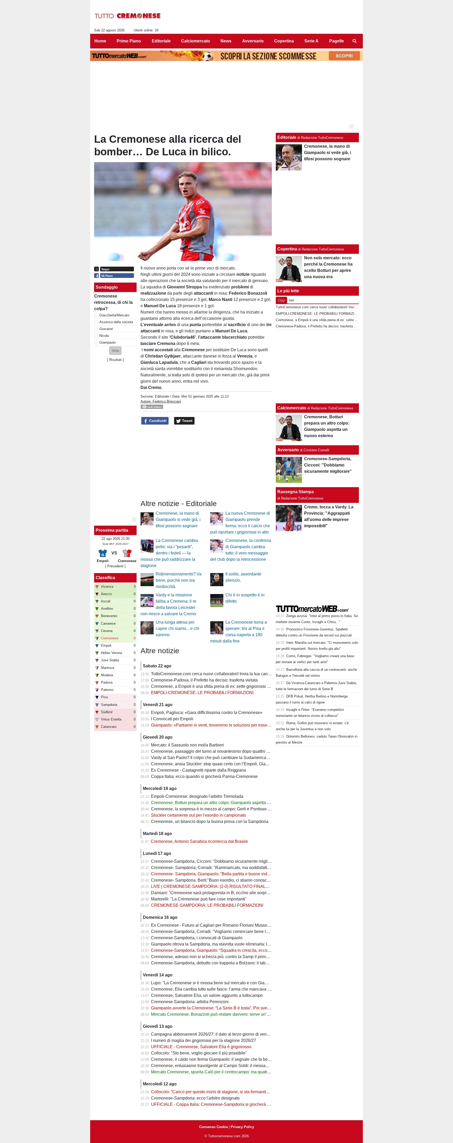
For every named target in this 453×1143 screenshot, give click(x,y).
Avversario (288, 450)
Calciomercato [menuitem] (195, 41)
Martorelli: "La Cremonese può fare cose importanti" (199, 899)
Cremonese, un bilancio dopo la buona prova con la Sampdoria (209, 821)
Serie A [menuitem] (311, 41)
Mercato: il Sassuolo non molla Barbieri (187, 745)
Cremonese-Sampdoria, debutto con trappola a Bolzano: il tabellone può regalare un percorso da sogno (247, 963)
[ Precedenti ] (115, 566)
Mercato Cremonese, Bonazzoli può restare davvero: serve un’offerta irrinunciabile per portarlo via (241, 1014)
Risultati (115, 360)
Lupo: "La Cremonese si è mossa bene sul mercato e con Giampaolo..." (217, 983)
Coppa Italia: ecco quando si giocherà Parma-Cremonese (204, 776)
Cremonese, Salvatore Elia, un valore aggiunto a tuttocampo (207, 995)
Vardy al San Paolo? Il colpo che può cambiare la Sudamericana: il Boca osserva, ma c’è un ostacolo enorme (252, 757)
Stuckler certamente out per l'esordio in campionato (198, 815)
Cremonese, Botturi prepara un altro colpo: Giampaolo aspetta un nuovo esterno (225, 802)
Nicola (104, 336)
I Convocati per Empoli (172, 719)
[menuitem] (354, 41)
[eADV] (351, 126)
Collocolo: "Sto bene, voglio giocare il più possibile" (199, 1053)
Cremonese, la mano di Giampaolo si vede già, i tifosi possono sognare (178, 519)
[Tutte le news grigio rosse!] (127, 16)
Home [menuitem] (100, 41)
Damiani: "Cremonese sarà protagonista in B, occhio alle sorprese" (213, 893)
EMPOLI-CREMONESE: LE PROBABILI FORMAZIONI (202, 692)
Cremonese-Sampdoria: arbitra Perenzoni (190, 1001)
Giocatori (106, 329)
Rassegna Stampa (295, 492)
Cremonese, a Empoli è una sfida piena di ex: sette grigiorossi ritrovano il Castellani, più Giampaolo (243, 686)
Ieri (291, 300)
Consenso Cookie (213, 1127)
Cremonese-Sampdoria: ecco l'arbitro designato (195, 1098)
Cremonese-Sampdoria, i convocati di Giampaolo (196, 938)
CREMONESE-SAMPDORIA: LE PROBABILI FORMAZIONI (207, 905)
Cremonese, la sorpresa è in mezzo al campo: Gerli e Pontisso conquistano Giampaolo (231, 809)
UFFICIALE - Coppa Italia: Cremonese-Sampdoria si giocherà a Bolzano (218, 1104)
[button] (115, 351)
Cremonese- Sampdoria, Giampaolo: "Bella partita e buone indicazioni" (217, 874)
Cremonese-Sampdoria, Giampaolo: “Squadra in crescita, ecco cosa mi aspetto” (225, 950)
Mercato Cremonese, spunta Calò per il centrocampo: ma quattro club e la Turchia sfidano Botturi (240, 1072)
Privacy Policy (242, 1127)
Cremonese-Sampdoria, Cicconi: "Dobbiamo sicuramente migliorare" (215, 861)
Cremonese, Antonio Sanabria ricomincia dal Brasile (199, 841)
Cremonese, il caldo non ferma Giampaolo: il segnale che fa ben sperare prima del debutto (235, 1059)
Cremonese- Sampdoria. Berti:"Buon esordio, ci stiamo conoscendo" (214, 880)
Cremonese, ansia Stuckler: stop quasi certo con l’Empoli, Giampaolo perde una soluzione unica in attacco (250, 764)
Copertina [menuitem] (284, 41)
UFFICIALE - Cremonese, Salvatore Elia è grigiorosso (201, 1047)
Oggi (281, 300)
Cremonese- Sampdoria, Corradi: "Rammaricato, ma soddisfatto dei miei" (219, 867)
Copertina (287, 249)
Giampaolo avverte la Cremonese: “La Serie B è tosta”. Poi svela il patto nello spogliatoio (233, 1008)
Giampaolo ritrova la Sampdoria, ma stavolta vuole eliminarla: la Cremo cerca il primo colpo (235, 944)
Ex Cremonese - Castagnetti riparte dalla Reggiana (198, 770)
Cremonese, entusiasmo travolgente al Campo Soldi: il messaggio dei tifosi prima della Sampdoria (242, 1065)
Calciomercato (291, 408)
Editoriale (162, 396)
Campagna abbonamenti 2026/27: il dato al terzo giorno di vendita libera (218, 1034)
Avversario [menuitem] (253, 41)
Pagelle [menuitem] (336, 41)
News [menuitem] (225, 41)
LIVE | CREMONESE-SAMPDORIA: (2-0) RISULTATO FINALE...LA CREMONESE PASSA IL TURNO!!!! (248, 886)
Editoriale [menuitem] (161, 41)
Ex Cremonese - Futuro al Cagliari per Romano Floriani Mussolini (212, 925)
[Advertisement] (317, 366)
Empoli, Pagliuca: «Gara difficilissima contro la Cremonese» (206, 712)
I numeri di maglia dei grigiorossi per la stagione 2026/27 (203, 1040)
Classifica (105, 577)
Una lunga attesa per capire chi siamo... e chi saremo (177, 628)
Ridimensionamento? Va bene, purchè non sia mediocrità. (179, 580)
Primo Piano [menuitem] (129, 41)
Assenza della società (116, 322)
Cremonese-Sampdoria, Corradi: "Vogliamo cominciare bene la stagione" (219, 931)
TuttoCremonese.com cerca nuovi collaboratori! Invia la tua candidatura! (217, 674)
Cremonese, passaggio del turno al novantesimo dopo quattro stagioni (216, 751)
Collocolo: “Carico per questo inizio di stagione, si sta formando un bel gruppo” (223, 1092)
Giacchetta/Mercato (114, 315)
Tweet (186, 421)
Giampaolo (107, 342)
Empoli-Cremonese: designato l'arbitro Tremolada (197, 796)
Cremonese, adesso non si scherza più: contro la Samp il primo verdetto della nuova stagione (237, 956)
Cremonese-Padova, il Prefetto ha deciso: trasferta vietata (204, 680)
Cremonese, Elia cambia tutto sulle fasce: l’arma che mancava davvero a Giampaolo (229, 989)
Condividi (157, 421)
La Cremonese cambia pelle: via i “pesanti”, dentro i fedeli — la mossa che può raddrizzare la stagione (169, 553)
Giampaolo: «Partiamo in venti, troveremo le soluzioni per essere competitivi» (222, 725)
